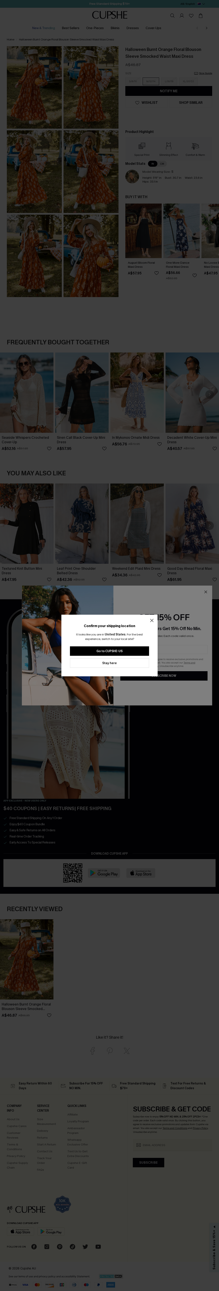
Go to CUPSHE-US (109, 651)
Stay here (109, 663)
